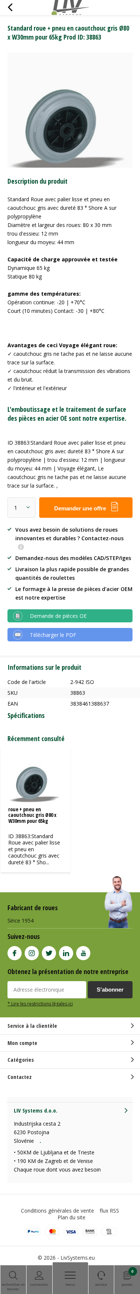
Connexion (39, 1284)
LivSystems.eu (77, 1257)
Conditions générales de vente (57, 1210)
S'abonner (110, 989)
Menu (70, 1284)
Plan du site (71, 1217)
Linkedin (66, 953)
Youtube (83, 953)
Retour (10, 7)
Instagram (32, 953)
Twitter (49, 953)
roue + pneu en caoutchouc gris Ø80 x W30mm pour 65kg (32, 815)
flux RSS (109, 1210)
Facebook (14, 953)
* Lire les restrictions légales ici (40, 1004)
